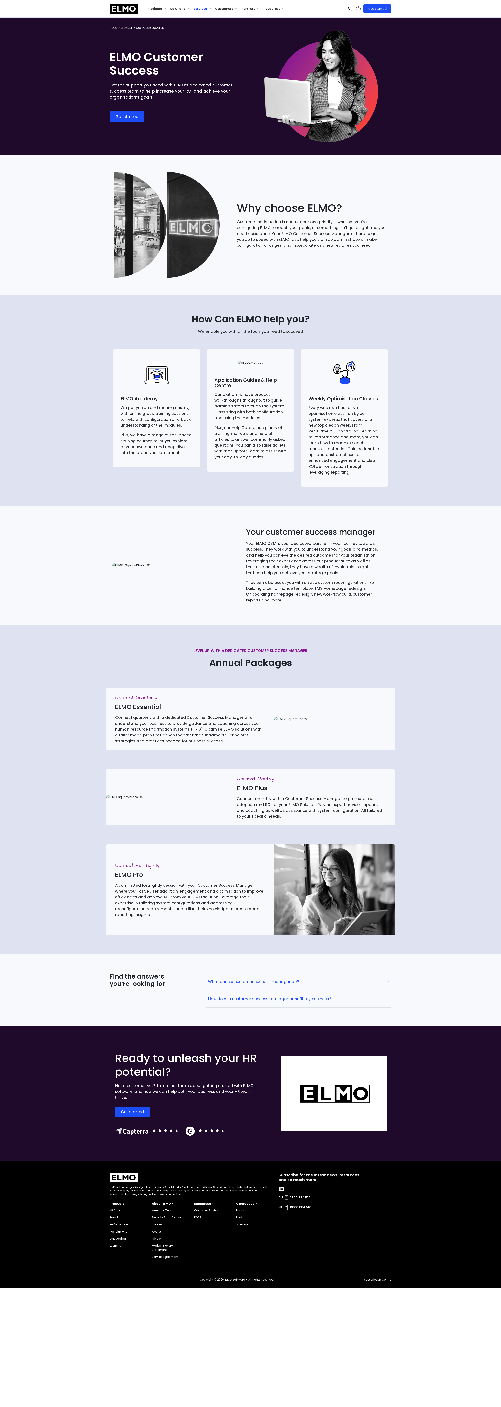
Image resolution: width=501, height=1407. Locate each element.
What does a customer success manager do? (253, 981)
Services (200, 8)
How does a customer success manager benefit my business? (269, 999)
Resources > (204, 1203)
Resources (272, 8)
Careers (157, 1224)
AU (280, 1197)
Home (113, 28)
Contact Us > (246, 1203)
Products (154, 8)
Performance (119, 1224)
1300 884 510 (300, 1197)
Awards (157, 1231)
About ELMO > (162, 1203)
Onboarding (118, 1239)
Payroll (114, 1217)
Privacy (157, 1239)
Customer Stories (206, 1210)
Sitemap (242, 1224)
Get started (377, 8)
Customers (224, 8)
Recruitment (118, 1231)
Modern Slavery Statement (162, 1248)
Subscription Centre (377, 1280)
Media (240, 1217)
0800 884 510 (300, 1207)
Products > (118, 1203)
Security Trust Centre (166, 1217)
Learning (115, 1246)
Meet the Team (162, 1210)
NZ (280, 1207)
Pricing (240, 1210)
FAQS (197, 1217)
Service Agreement (165, 1257)
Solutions (177, 8)
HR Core (115, 1210)
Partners (248, 8)
